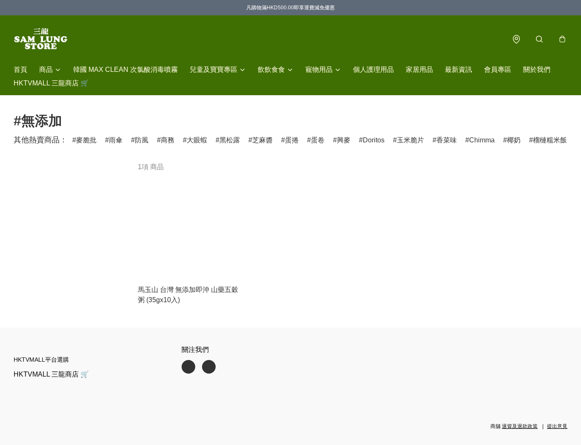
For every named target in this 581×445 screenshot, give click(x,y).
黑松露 (229, 140)
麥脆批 (86, 140)
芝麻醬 (262, 140)
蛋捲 (292, 140)
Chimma (482, 140)
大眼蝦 (197, 140)
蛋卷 (318, 140)
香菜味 (446, 140)
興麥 (343, 140)
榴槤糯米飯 (550, 140)
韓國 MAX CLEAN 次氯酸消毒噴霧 (125, 69)
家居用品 (419, 69)
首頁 (20, 69)
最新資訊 (458, 69)
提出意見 (557, 426)
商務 (167, 140)
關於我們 (536, 69)
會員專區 (497, 69)
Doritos (373, 140)
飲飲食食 (271, 69)
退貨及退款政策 (520, 426)
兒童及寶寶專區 (213, 69)
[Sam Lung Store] (41, 39)
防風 (141, 140)
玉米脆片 (410, 140)
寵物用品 (319, 69)
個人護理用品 (373, 69)
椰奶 (514, 140)
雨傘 (115, 140)
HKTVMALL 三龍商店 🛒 (51, 83)
